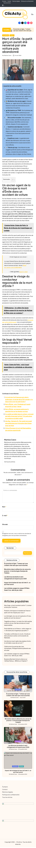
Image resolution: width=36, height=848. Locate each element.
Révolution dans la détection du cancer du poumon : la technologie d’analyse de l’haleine (17, 571)
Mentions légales (7, 792)
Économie (18, 741)
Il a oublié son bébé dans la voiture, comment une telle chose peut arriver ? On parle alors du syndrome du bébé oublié (19, 416)
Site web (5, 524)
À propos (5, 787)
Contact (5, 789)
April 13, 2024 (23, 272)
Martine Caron (10, 440)
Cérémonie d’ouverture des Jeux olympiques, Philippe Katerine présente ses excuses (17, 648)
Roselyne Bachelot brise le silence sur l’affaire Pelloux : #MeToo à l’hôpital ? (16, 660)
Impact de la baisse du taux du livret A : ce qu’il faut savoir (17, 583)
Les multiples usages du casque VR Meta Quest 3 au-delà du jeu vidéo (16, 589)
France (12, 35)
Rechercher (10, 548)
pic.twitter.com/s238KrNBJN (13, 267)
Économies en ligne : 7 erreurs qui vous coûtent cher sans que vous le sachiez (22, 30)
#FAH (24, 265)
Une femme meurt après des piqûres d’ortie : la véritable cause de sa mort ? (17, 642)
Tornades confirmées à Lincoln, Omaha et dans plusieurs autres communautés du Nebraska (17, 636)
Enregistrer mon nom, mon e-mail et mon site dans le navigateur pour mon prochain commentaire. (16, 534)
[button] (9, 462)
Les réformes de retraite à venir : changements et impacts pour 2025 (15, 578)
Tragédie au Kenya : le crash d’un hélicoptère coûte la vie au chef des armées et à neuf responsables (18, 623)
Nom (4, 507)
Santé (18, 714)
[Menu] (32, 14)
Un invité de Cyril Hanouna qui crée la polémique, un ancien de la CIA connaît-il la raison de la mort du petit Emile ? (19, 399)
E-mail (5, 515)
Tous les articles (7, 797)
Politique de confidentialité (10, 795)
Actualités (5, 35)
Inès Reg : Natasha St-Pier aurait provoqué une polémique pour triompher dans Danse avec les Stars (18, 423)
